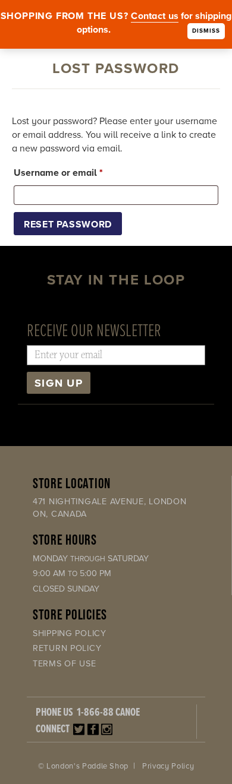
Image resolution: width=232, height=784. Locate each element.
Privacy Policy (168, 766)
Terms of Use (64, 664)
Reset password (68, 224)
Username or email (77, 172)
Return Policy (67, 648)
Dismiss (206, 30)
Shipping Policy (69, 633)
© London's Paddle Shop (83, 766)
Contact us (154, 16)
